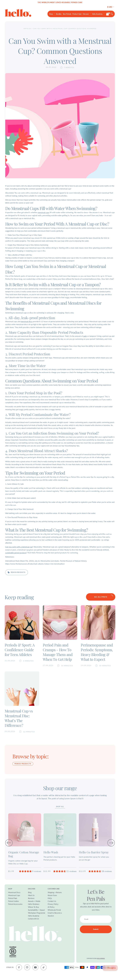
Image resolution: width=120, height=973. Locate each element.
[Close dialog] (105, 465)
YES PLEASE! (79, 492)
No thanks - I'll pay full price (79, 500)
